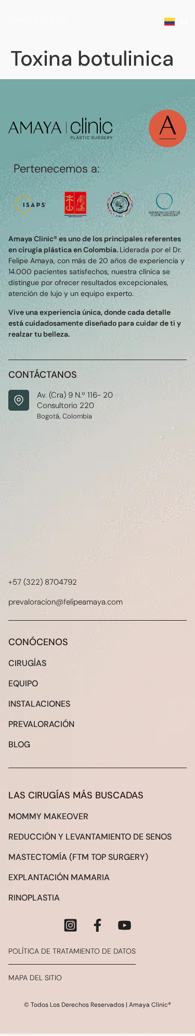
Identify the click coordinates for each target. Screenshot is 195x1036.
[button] (172, 1012)
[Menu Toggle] (149, 21)
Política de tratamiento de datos (72, 951)
